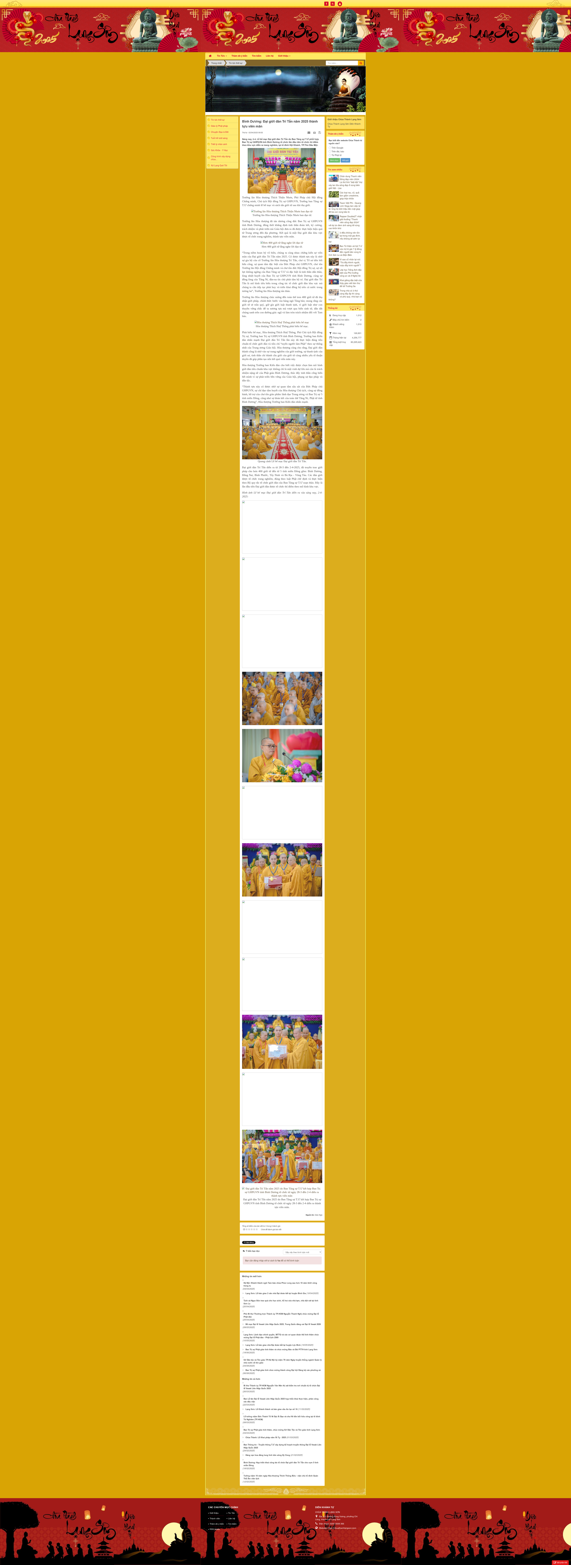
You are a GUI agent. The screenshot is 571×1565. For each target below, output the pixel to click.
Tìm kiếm (232, 1523)
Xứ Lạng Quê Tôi (219, 165)
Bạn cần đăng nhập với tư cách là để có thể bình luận (272, 1260)
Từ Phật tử (337, 155)
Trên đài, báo (338, 151)
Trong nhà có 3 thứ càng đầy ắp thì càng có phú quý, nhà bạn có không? (345, 295)
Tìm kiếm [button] (256, 55)
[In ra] (314, 132)
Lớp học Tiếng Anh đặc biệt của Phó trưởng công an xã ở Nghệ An (351, 272)
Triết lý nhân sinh (219, 144)
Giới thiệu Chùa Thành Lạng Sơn (344, 119)
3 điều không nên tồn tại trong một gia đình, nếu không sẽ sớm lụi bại (344, 237)
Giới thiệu (214, 1513)
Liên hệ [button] (269, 55)
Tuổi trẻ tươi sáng (219, 138)
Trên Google (337, 147)
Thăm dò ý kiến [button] (239, 55)
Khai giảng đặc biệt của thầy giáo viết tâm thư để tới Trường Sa (351, 283)
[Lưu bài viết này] (320, 132)
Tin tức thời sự (218, 119)
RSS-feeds (215, 1529)
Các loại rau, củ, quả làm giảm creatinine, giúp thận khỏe (349, 195)
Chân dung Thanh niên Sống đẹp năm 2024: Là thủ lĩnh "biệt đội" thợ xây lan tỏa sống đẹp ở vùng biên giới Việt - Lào (345, 182)
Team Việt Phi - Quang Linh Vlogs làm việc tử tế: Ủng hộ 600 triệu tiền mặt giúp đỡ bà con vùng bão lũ (345, 207)
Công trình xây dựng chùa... (220, 158)
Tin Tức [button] (221, 55)
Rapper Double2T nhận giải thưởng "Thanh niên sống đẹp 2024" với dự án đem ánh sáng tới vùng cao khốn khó (345, 222)
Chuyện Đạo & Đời (219, 131)
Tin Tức (231, 1513)
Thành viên (215, 1518)
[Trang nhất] (211, 55)
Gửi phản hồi (562, 1562)
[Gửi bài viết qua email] (309, 132)
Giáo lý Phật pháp (219, 125)
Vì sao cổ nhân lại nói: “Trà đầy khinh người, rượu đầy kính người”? (350, 262)
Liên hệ (231, 1518)
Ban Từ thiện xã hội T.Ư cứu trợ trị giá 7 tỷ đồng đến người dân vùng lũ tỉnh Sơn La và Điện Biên (345, 250)
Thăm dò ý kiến (217, 1523)
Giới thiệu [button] (283, 55)
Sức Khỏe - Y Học (219, 150)
